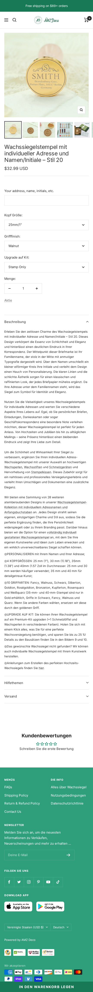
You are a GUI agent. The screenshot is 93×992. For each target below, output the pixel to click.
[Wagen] (86, 20)
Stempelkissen (41, 472)
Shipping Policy (16, 795)
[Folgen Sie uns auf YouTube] (48, 882)
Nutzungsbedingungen (68, 795)
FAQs (8, 787)
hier (41, 668)
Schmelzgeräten (60, 467)
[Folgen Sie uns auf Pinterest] (38, 882)
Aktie (8, 300)
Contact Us (12, 812)
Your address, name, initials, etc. (29, 191)
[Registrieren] (68, 855)
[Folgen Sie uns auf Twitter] (19, 882)
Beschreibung (15, 322)
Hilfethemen (13, 683)
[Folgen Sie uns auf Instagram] (29, 882)
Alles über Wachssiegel (69, 787)
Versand (10, 696)
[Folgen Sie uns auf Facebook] (9, 882)
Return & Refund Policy (22, 803)
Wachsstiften (33, 467)
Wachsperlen (13, 467)
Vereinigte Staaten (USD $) (25, 927)
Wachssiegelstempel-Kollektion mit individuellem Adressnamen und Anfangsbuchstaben (45, 507)
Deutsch (58, 927)
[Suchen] (14, 20)
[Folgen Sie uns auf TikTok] (58, 882)
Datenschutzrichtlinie (67, 803)
